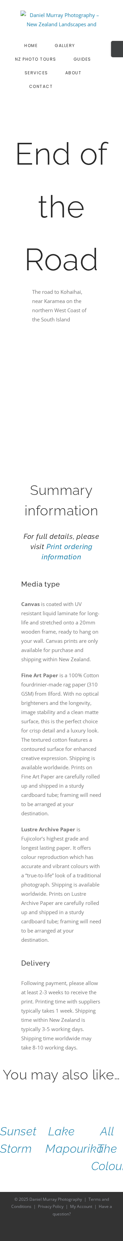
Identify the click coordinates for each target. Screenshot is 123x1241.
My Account (81, 1206)
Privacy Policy (51, 1206)
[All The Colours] (107, 1101)
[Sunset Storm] (16, 1101)
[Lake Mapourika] (61, 1101)
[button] (92, 86)
